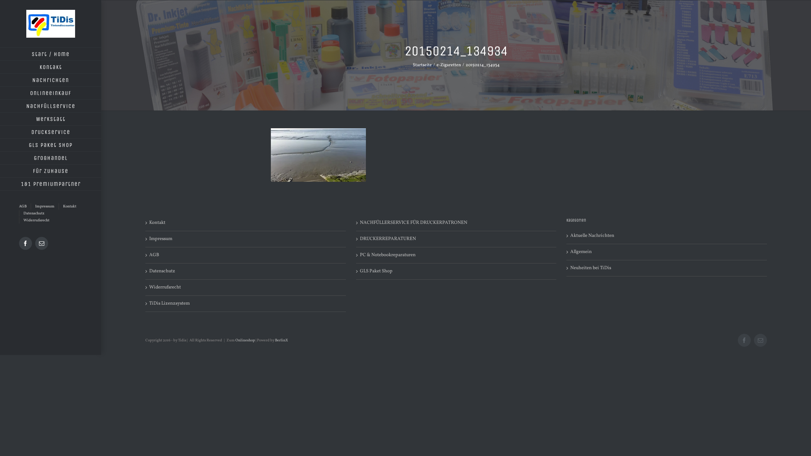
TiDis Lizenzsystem (169, 303)
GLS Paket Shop (376, 271)
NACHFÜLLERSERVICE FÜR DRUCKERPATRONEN (413, 222)
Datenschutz (162, 271)
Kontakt (157, 222)
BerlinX (281, 340)
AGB (154, 255)
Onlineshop (245, 340)
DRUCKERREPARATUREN (388, 239)
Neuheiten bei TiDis (590, 268)
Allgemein (581, 252)
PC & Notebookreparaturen (388, 255)
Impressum (160, 239)
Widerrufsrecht (165, 287)
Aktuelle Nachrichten (592, 235)
